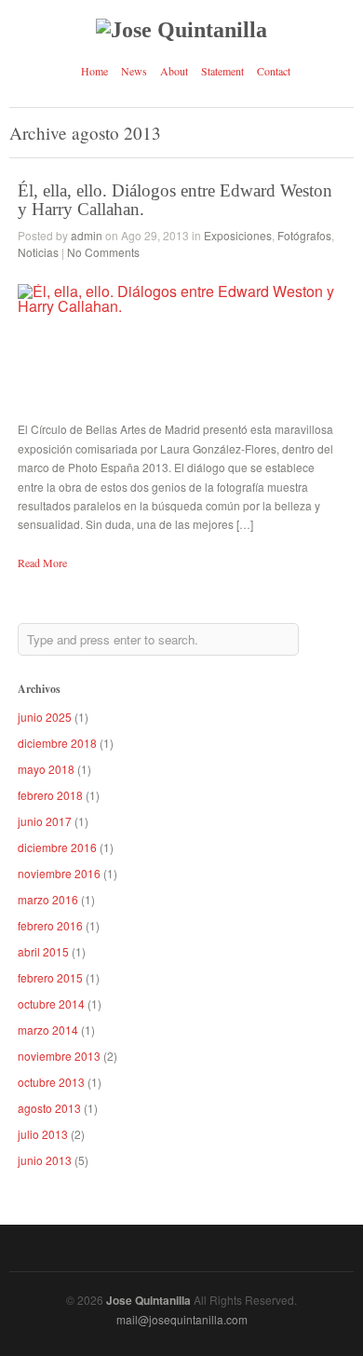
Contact (273, 70)
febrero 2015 (50, 977)
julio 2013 (43, 1134)
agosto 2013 (49, 1108)
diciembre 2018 (57, 743)
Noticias (38, 252)
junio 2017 (45, 821)
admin (86, 235)
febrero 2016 (50, 925)
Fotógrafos (304, 235)
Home (94, 70)
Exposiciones (238, 235)
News (134, 70)
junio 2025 (45, 717)
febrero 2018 (50, 795)
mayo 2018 (46, 769)
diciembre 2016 (57, 847)
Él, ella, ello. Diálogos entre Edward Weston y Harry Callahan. (175, 199)
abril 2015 (43, 951)
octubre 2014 (51, 1003)
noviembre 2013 (59, 1056)
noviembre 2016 (59, 873)
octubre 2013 (51, 1082)
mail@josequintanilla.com (182, 1319)
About (174, 70)
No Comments (103, 252)
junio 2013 (45, 1160)
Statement (222, 70)
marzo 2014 (48, 1029)
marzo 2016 (48, 899)
